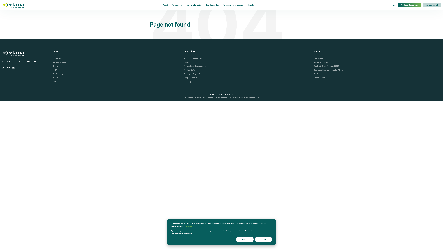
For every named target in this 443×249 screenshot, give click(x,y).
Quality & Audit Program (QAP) (326, 66)
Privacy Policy (201, 97)
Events (251, 5)
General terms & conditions (219, 97)
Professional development (233, 5)
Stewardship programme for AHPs (328, 70)
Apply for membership (193, 58)
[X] (3, 68)
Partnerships (58, 74)
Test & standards (321, 62)
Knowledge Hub (212, 5)
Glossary (187, 82)
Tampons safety (190, 78)
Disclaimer (188, 97)
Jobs (55, 82)
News (55, 78)
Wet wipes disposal (192, 74)
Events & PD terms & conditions (246, 97)
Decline (263, 239)
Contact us (318, 58)
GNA (55, 70)
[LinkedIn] (13, 68)
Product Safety (190, 70)
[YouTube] (8, 68)
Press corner (319, 78)
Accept (245, 239)
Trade (316, 74)
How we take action (194, 5)
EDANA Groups (59, 62)
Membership (176, 5)
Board (55, 66)
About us (57, 58)
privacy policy (188, 226)
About (165, 5)
